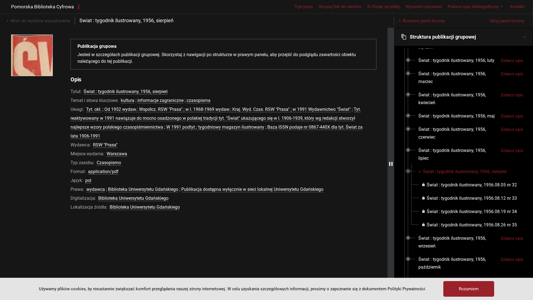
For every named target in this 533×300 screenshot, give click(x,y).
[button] (463, 37)
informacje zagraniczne (160, 100)
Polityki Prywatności (406, 288)
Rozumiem (469, 288)
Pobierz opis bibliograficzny (473, 6)
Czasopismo (109, 162)
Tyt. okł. (93, 109)
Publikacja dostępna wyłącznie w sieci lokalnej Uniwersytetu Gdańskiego (252, 189)
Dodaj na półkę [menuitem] (386, 6)
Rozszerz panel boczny (424, 20)
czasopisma (198, 100)
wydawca (95, 189)
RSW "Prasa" (105, 145)
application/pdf (103, 171)
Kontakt (517, 6)
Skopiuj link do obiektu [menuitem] (339, 6)
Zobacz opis (512, 60)
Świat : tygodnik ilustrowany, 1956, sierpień (126, 91)
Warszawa (117, 153)
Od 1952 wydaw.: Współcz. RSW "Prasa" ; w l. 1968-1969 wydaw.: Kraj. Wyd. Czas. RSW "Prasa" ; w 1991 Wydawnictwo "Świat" (227, 109)
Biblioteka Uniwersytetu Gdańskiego (143, 189)
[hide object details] (391, 164)
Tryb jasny (303, 6)
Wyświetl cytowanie (424, 6)
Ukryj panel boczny (507, 20)
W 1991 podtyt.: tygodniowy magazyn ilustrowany (215, 127)
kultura (127, 100)
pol (88, 180)
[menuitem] (456, 60)
